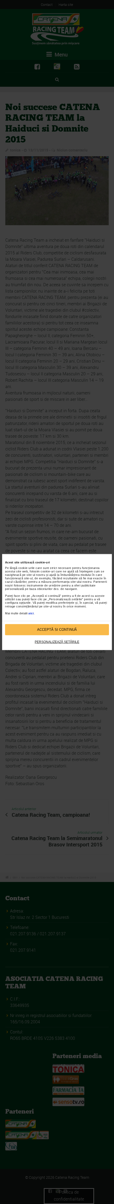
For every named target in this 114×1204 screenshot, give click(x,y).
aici (31, 613)
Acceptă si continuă (57, 630)
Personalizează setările (57, 642)
